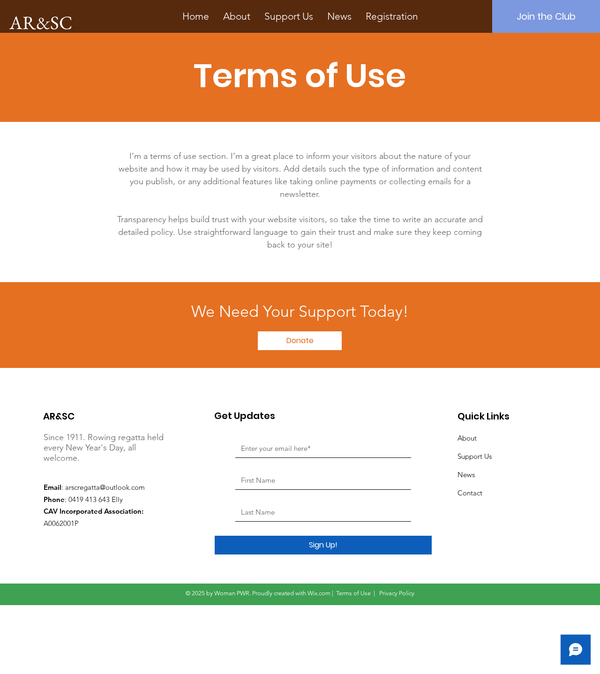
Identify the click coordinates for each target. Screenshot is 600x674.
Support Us (475, 456)
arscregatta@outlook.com (105, 487)
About (467, 438)
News (466, 474)
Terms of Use (353, 593)
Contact (470, 492)
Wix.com (319, 593)
